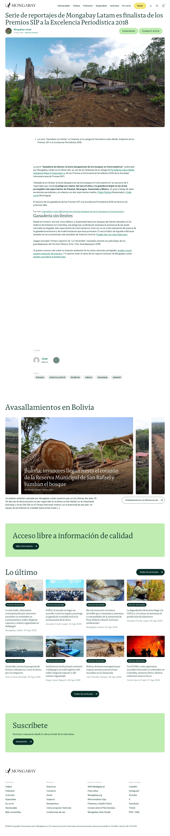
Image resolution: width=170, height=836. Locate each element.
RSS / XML (134, 812)
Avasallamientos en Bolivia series (141, 500)
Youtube (133, 795)
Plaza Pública (104, 192)
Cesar (45, 358)
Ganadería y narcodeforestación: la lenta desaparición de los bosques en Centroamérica (83, 211)
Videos (76, 6)
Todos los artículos (148, 572)
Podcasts (88, 6)
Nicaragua (102, 377)
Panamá (117, 377)
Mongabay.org (95, 795)
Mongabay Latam (22, 29)
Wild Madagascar (96, 786)
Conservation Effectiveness (101, 808)
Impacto (50, 799)
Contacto (51, 791)
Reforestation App (97, 799)
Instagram (134, 791)
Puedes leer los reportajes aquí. (112, 234)
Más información (24, 546)
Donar (140, 6)
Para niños (93, 791)
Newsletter (21, 741)
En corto (126, 6)
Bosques (40, 377)
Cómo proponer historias (58, 808)
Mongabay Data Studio (99, 812)
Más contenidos (13, 812)
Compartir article (150, 31)
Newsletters (52, 803)
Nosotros (51, 786)
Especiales (101, 6)
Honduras (75, 377)
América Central (31, 33)
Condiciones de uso (55, 812)
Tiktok (132, 808)
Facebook (134, 803)
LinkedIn (133, 786)
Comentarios (128, 31)
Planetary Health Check (100, 803)
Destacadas (64, 6)
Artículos (114, 6)
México (88, 377)
